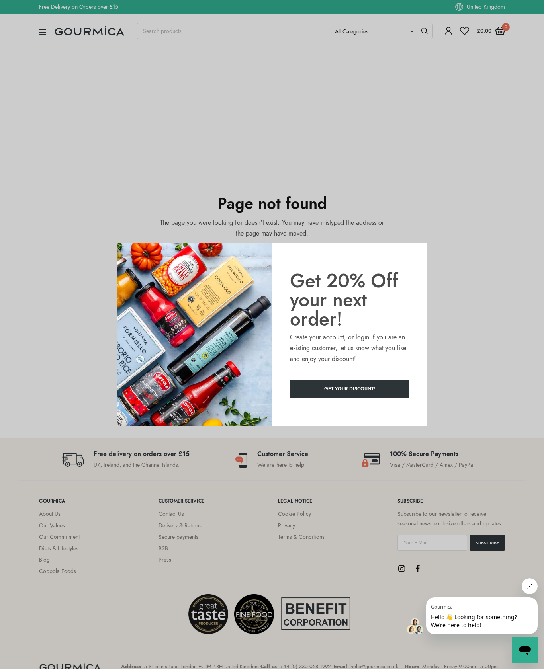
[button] (349, 389)
